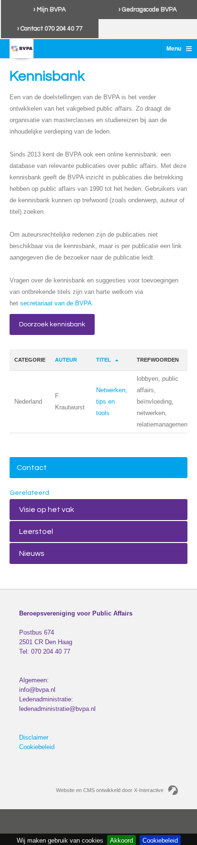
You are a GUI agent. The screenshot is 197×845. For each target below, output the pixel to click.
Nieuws (31, 553)
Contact (32, 467)
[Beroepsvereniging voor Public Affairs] (21, 48)
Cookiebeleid (37, 747)
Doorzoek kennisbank (52, 324)
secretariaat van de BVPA (56, 303)
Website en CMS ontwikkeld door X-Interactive (110, 790)
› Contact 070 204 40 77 (49, 28)
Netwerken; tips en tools (111, 401)
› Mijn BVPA (49, 9)
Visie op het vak (46, 509)
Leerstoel (36, 531)
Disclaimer (33, 737)
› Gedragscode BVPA (148, 9)
